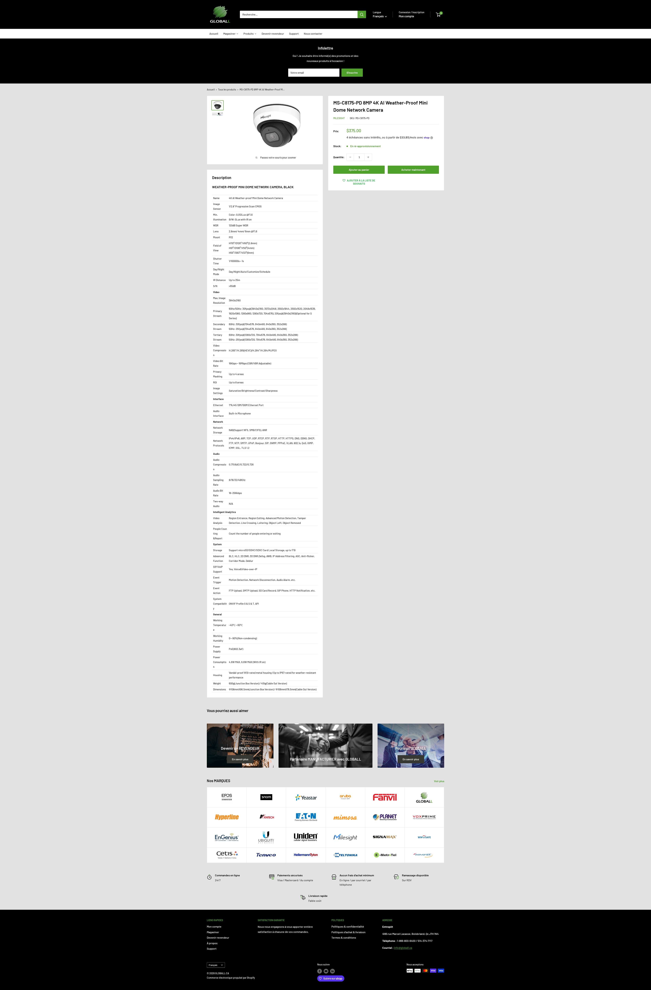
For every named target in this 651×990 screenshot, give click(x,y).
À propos (212, 943)
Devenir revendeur (218, 937)
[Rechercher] (362, 14)
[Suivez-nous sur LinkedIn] (332, 971)
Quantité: (338, 157)
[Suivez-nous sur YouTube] (326, 971)
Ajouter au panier (359, 169)
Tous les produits (227, 89)
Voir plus (439, 781)
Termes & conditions (343, 937)
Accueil (211, 89)
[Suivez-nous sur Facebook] (319, 971)
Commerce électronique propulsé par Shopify (231, 977)
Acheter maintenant (413, 169)
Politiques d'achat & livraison (348, 932)
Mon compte (406, 16)
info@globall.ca (403, 947)
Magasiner (213, 932)
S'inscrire (352, 72)
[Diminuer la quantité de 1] (350, 157)
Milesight (339, 118)
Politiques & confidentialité (347, 926)
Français (213, 965)
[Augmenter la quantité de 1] (368, 157)
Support (211, 948)
